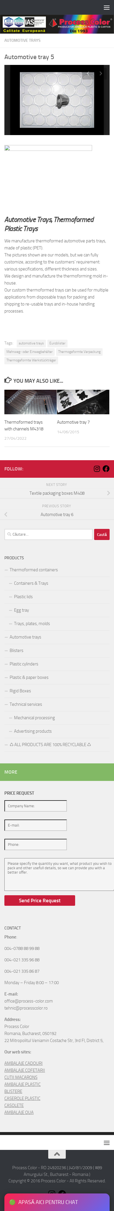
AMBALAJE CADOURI (23, 1063)
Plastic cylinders (24, 664)
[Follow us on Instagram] (96, 468)
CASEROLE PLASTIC (22, 1098)
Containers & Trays (31, 583)
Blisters (16, 650)
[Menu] (106, 7)
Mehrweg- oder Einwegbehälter (29, 352)
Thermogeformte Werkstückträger (31, 360)
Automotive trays (22, 40)
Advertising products (33, 731)
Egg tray (21, 610)
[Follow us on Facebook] (106, 468)
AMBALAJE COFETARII (24, 1070)
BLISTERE (13, 1091)
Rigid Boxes (20, 691)
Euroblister (57, 343)
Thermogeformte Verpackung (79, 352)
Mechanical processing (34, 717)
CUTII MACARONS (20, 1077)
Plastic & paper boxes (29, 677)
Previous (88, 74)
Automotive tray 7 (73, 422)
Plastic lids (23, 596)
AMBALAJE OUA (19, 1112)
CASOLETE (14, 1105)
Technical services (26, 704)
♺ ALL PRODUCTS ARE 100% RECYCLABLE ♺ (50, 744)
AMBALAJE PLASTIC (22, 1084)
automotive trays (31, 343)
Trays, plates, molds (32, 623)
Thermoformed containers (34, 569)
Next (101, 74)
